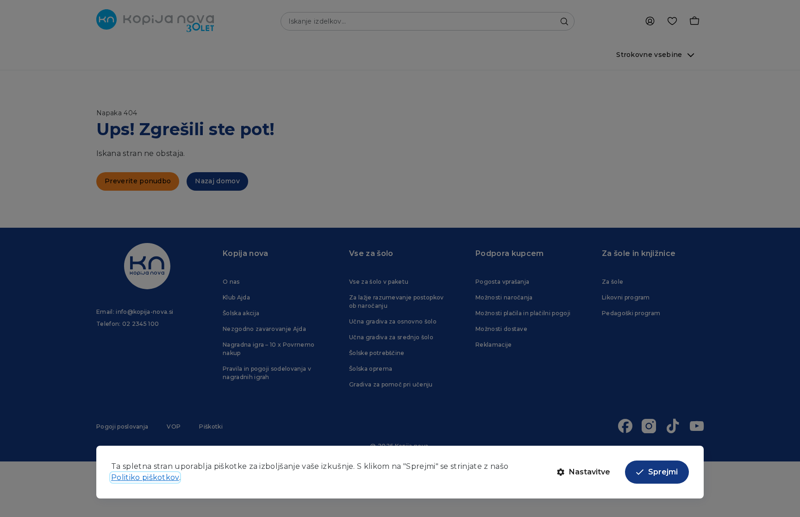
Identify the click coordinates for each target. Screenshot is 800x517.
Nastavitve (589, 471)
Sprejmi (663, 471)
